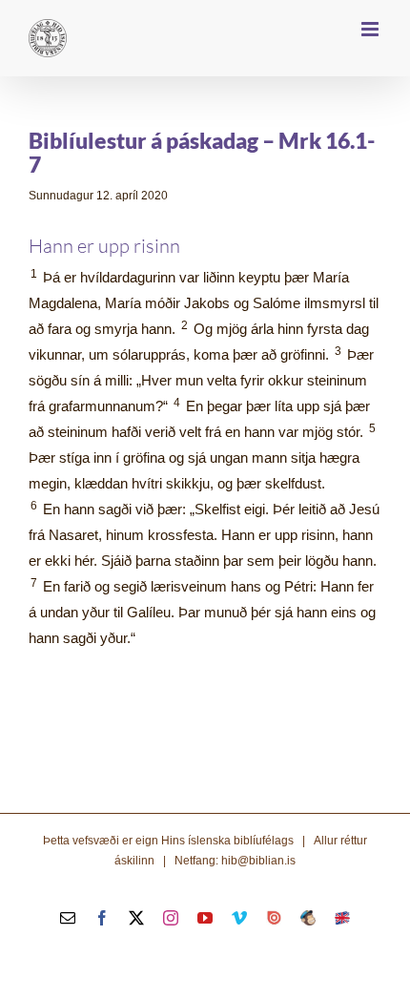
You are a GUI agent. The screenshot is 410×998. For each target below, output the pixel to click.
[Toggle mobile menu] (371, 29)
